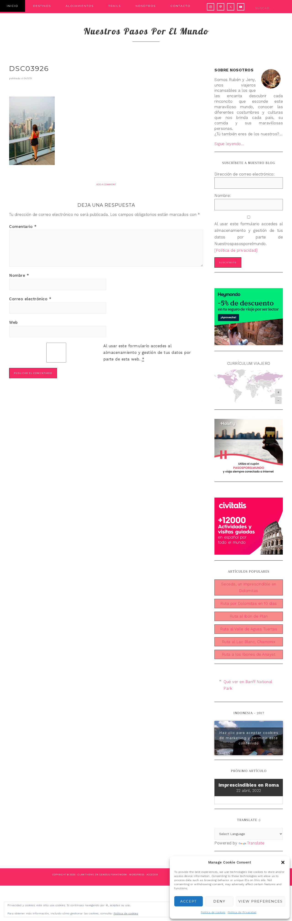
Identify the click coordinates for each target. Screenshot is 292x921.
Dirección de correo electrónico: (244, 174)
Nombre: (222, 195)
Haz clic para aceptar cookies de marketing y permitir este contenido (248, 738)
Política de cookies (213, 912)
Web (13, 322)
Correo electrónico (30, 299)
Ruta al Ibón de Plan (249, 616)
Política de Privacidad (242, 912)
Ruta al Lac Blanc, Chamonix (249, 641)
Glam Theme (86, 874)
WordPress (136, 874)
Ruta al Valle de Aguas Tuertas (248, 629)
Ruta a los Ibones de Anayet (249, 654)
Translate (256, 843)
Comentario (22, 226)
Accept (188, 901)
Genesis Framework (113, 874)
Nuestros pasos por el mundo (146, 31)
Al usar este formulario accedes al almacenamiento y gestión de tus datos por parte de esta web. (147, 352)
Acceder (152, 874)
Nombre (19, 275)
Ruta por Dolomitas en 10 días (248, 603)
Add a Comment (106, 184)
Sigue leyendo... (229, 143)
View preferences (260, 901)
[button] (283, 862)
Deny (219, 901)
